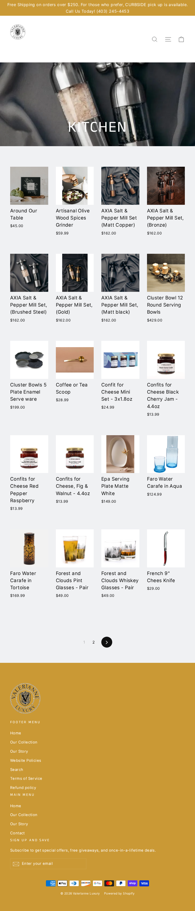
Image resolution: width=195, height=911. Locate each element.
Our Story (19, 751)
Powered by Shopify (119, 893)
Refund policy (23, 787)
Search (16, 769)
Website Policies (25, 760)
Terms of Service (26, 778)
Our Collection (24, 742)
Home (15, 733)
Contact (17, 833)
